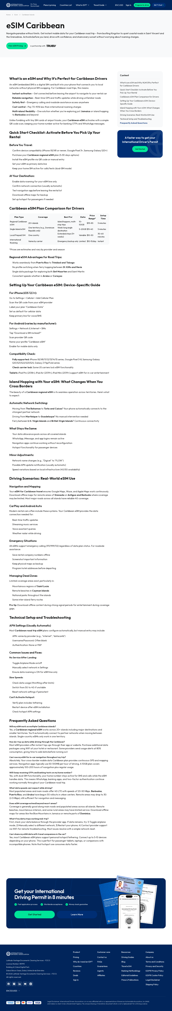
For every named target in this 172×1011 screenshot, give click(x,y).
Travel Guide (99, 5)
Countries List (66, 5)
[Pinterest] (30, 984)
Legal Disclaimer (153, 980)
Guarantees (102, 966)
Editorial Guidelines (129, 975)
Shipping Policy (152, 984)
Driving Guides (127, 957)
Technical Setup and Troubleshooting (135, 119)
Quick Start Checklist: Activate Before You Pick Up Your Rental (138, 91)
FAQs (99, 961)
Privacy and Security (154, 966)
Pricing (76, 957)
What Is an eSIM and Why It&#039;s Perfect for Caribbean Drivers (139, 84)
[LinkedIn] (19, 984)
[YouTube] (25, 984)
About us (149, 957)
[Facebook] (8, 984)
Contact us (102, 957)
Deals (75, 975)
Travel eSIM (126, 966)
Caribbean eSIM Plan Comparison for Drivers (139, 96)
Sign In (76, 980)
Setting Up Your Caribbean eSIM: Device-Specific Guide (138, 102)
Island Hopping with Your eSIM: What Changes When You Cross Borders (140, 109)
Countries (77, 966)
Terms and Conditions (155, 961)
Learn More (77, 914)
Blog (123, 961)
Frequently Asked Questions (133, 123)
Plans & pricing (49, 5)
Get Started (140, 149)
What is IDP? (81, 5)
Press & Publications (130, 980)
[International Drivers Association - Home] (17, 5)
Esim (16, 15)
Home (8, 15)
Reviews (76, 971)
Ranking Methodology (130, 971)
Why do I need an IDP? (83, 961)
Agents (100, 971)
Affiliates (101, 975)
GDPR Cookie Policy (154, 975)
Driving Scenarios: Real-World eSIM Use (137, 115)
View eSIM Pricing (15, 46)
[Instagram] (14, 984)
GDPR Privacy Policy (155, 971)
